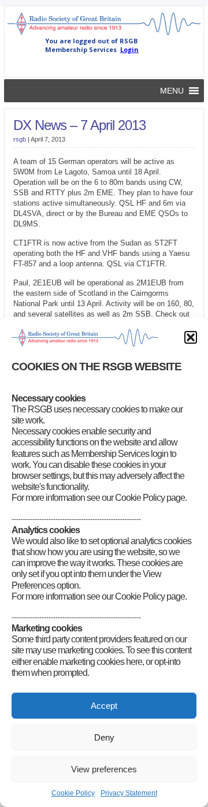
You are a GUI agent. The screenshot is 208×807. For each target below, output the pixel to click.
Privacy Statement (129, 793)
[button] (190, 337)
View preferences (104, 769)
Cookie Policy (73, 793)
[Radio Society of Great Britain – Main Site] (104, 34)
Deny (104, 737)
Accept (104, 706)
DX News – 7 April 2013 (79, 125)
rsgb (19, 139)
